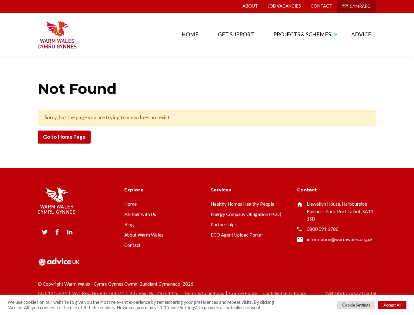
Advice (361, 34)
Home (190, 34)
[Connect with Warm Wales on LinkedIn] (70, 232)
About (250, 5)
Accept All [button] (392, 305)
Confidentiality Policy (284, 293)
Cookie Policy (243, 293)
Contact (321, 5)
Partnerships (224, 224)
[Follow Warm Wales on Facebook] (57, 232)
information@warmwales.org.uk (340, 239)
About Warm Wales (143, 234)
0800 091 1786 (323, 229)
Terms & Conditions (204, 293)
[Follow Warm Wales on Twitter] (45, 232)
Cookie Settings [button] (356, 305)
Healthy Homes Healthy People (242, 204)
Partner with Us (140, 214)
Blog (129, 224)
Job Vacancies (284, 5)
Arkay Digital (362, 293)
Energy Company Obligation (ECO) (246, 214)
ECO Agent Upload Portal (236, 234)
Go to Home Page (64, 137)
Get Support (236, 34)
